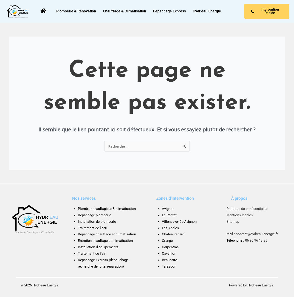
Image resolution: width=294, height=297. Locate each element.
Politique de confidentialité (247, 209)
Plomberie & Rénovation (76, 11)
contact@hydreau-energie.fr (257, 234)
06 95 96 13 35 (256, 240)
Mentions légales (239, 215)
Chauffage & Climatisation (124, 11)
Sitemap (232, 222)
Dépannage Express (169, 11)
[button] (208, 11)
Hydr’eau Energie (207, 11)
